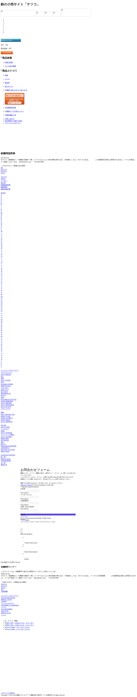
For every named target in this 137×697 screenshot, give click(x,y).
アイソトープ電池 (8, 435)
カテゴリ (4, 177)
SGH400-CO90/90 (7, 384)
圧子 (2, 382)
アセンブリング (6, 372)
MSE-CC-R (4, 390)
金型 (2, 378)
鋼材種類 (4, 187)
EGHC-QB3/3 (5, 420)
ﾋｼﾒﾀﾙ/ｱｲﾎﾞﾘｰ (5, 448)
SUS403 (4, 601)
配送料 (7, 83)
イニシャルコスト (7, 603)
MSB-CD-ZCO (6, 386)
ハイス (3, 615)
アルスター (5, 388)
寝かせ (3, 444)
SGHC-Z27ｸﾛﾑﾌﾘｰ (7, 418)
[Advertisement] (68, 138)
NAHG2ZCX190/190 (8, 455)
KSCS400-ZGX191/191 (8, 399)
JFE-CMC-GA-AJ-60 (8, 449)
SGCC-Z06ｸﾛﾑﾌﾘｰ (7, 422)
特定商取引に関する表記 (13, 121)
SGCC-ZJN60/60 (6, 433)
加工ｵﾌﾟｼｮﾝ (9, 86)
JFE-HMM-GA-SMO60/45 (10, 605)
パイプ (3, 607)
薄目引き (4, 465)
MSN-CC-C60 (5, 416)
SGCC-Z (4, 169)
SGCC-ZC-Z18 (6, 407)
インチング (5, 429)
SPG (2, 442)
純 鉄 (3, 457)
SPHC (3, 431)
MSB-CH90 (5, 438)
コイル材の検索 (10, 66)
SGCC (3, 173)
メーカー (4, 181)
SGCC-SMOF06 (6, 403)
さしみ (3, 462)
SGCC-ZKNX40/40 (7, 405)
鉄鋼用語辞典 (5, 185)
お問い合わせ (9, 119)
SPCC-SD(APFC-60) (8, 414)
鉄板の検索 (9, 62)
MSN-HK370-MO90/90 (8, 446)
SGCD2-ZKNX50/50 (8, 598)
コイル (7, 79)
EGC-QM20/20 (6, 374)
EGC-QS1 (4, 392)
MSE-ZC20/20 (5, 459)
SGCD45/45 (5, 440)
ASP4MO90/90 (6, 461)
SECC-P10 (4, 611)
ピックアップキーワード (9, 370)
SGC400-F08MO (6, 609)
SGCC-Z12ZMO (6, 437)
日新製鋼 (4, 591)
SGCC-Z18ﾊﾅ (5, 427)
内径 (2, 397)
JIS (2, 168)
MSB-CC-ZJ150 (6, 599)
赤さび (3, 395)
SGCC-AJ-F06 (5, 380)
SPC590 (3, 425)
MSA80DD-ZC (6, 393)
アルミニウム (5, 408)
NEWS (3, 179)
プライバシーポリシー (13, 123)
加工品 (3, 183)
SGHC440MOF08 (7, 401)
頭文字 (3, 193)
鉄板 (6, 75)
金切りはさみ (6, 613)
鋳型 (2, 412)
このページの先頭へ (8, 693)
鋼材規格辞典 (5, 189)
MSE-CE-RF (5, 451)
